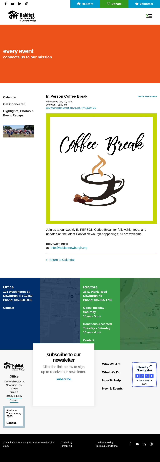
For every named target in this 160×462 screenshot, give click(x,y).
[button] (148, 16)
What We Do (111, 372)
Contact (8, 308)
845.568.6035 (14, 396)
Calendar (10, 97)
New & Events (112, 388)
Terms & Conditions (107, 446)
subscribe (63, 379)
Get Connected (14, 104)
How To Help (111, 380)
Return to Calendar (61, 260)
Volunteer (146, 4)
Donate (116, 4)
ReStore (87, 4)
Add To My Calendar (147, 96)
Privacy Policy (105, 442)
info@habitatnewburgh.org (69, 248)
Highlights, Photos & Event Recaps (18, 113)
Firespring (66, 446)
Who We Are (111, 364)
